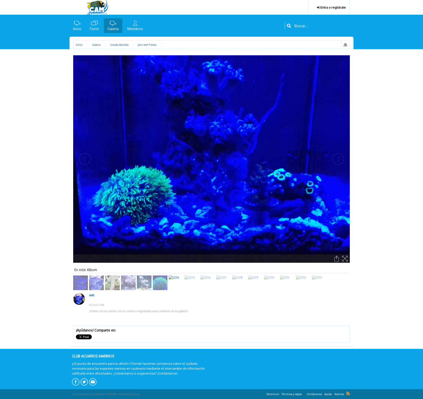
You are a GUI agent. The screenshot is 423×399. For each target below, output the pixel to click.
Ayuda (328, 394)
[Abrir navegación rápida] (345, 45)
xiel (91, 295)
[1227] (224, 282)
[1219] (97, 282)
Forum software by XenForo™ (106, 394)
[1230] (272, 282)
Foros (94, 29)
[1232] (304, 282)
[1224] (177, 282)
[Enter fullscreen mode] (345, 258)
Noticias (339, 394)
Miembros (135, 29)
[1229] (256, 282)
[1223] (161, 282)
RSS (348, 393)
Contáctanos (314, 394)
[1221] (129, 282)
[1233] (320, 282)
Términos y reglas (292, 394)
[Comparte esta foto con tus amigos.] (337, 258)
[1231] (288, 282)
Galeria (113, 29)
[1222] (145, 282)
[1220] (113, 282)
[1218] (81, 282)
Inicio (77, 29)
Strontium (273, 394)
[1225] (192, 282)
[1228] (240, 282)
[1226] (208, 282)
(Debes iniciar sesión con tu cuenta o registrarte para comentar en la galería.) (138, 311)
